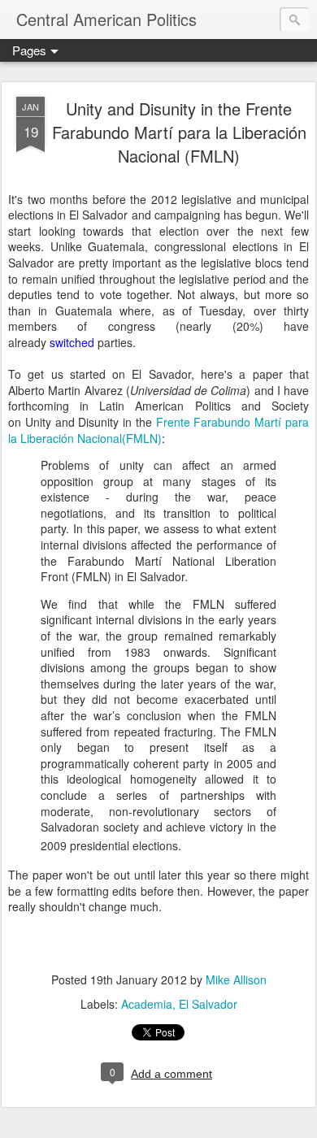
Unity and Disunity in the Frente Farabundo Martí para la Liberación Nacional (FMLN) (179, 132)
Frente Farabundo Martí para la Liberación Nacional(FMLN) (158, 430)
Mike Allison (236, 979)
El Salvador (208, 1004)
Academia (146, 1004)
